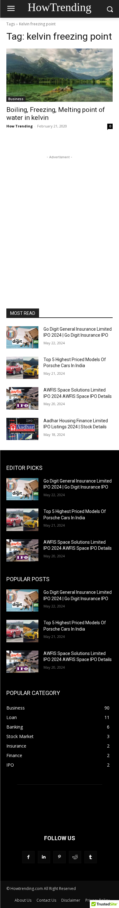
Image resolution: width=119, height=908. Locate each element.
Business (15, 99)
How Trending (19, 126)
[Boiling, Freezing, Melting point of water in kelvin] (59, 75)
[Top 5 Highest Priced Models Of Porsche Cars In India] (22, 368)
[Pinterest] (59, 857)
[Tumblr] (90, 857)
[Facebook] (28, 857)
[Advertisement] (59, 219)
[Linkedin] (44, 857)
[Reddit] (75, 857)
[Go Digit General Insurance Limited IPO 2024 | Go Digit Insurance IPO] (22, 337)
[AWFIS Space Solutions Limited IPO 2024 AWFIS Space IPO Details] (22, 398)
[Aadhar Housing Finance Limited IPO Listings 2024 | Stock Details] (22, 429)
